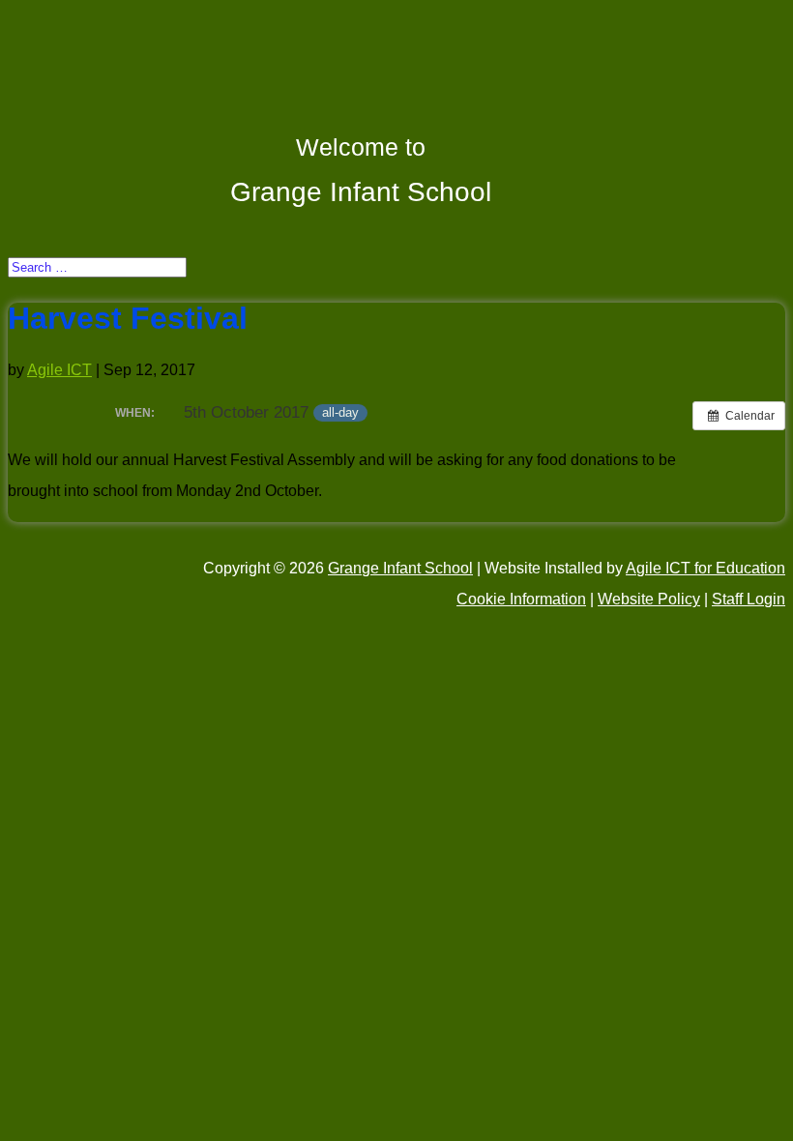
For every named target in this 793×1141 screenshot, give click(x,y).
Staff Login (748, 599)
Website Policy (649, 599)
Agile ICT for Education (705, 568)
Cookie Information (521, 599)
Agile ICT (59, 370)
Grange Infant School (400, 568)
